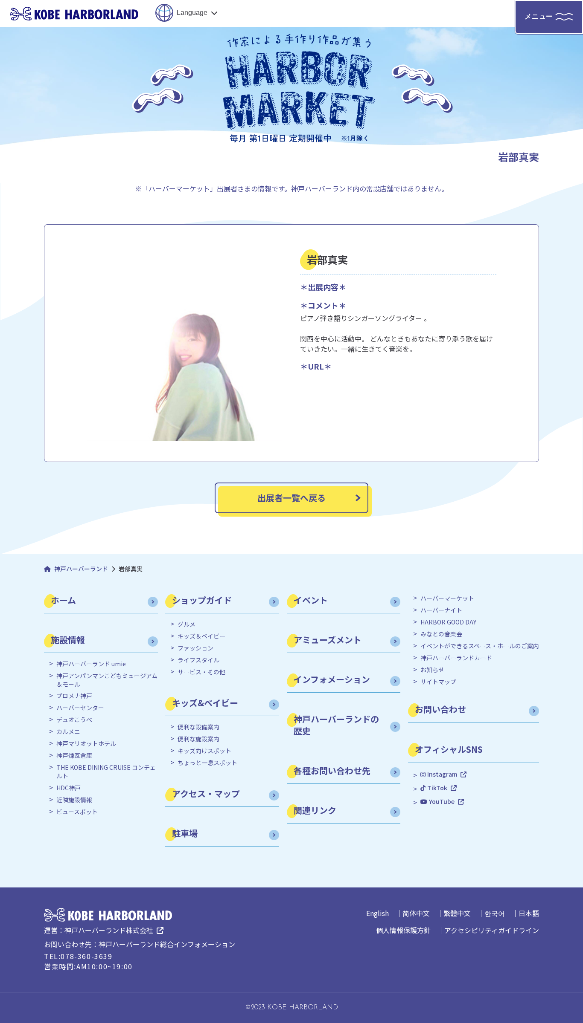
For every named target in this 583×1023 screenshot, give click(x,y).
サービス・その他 (201, 672)
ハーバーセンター (80, 708)
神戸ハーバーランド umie (91, 664)
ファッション (195, 648)
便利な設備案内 (198, 727)
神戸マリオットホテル (86, 744)
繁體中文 (457, 913)
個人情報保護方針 (403, 930)
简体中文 (416, 913)
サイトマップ (438, 682)
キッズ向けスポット (204, 751)
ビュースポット (77, 812)
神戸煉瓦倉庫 (74, 755)
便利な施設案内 (198, 739)
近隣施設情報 (74, 800)
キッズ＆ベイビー (201, 636)
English (377, 913)
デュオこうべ (74, 720)
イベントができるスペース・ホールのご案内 (479, 646)
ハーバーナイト (441, 610)
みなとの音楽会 (441, 634)
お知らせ (432, 670)
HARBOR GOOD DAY (448, 622)
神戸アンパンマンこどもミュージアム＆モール (106, 680)
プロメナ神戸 (74, 696)
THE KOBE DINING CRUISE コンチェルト (106, 771)
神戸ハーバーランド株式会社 (108, 930)
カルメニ (68, 732)
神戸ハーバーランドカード (456, 658)
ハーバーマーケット (447, 598)
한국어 (494, 913)
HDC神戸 (68, 788)
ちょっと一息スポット (207, 763)
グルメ (186, 624)
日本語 (529, 913)
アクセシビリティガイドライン (491, 930)
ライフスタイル (198, 660)
